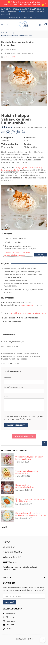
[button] (44, 25)
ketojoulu (27, 313)
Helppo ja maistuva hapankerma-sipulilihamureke (30, 500)
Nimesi (7, 378)
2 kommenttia (10, 57)
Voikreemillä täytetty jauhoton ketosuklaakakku (29, 458)
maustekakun (27, 305)
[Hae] (7, 25)
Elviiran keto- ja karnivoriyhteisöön (24, 17)
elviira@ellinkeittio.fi (27, 567)
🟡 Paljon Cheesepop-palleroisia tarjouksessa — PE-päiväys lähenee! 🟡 (24, 3)
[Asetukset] (40, 25)
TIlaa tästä (9, 602)
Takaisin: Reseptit (24, 436)
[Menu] (2, 25)
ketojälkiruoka (15, 313)
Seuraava (40, 328)
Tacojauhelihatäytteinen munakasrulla (26, 472)
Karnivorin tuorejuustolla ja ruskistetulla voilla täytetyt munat (30, 514)
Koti (2, 33)
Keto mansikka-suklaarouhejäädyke (24, 486)
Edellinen (7, 328)
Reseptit (9, 33)
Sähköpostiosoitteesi (13, 387)
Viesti (6, 396)
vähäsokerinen (39, 313)
